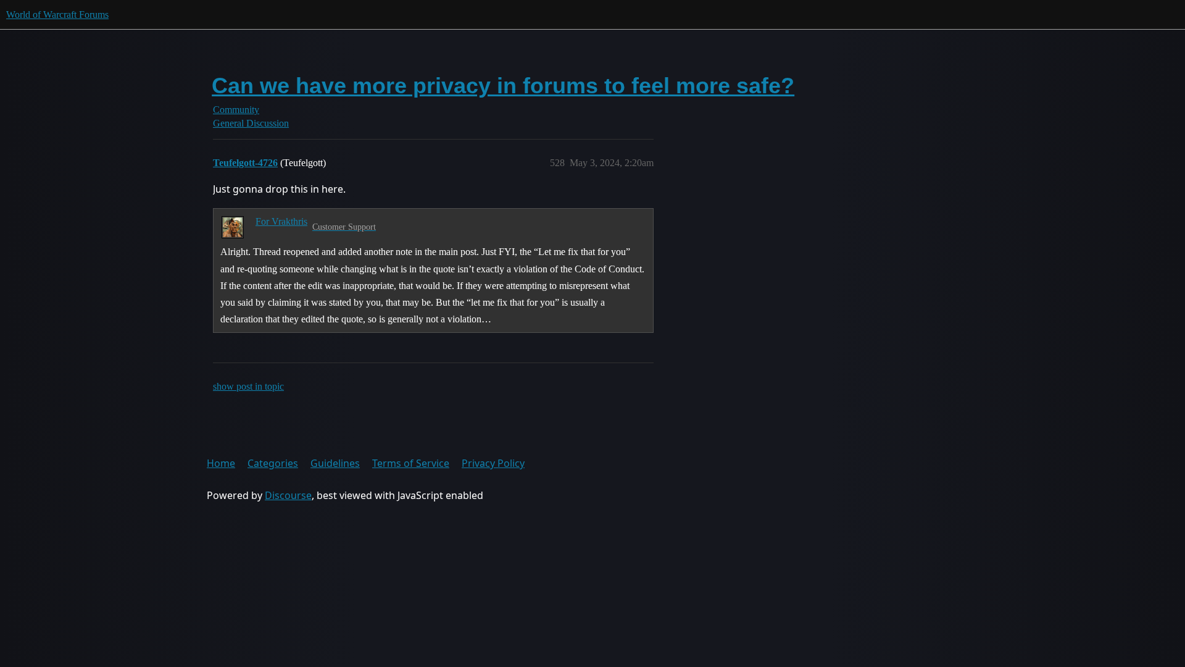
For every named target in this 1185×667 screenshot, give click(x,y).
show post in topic (248, 386)
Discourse (288, 495)
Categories (272, 463)
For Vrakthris (281, 221)
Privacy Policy (493, 463)
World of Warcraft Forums (57, 14)
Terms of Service (410, 463)
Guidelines (335, 463)
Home (221, 463)
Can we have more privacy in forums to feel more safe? (503, 85)
